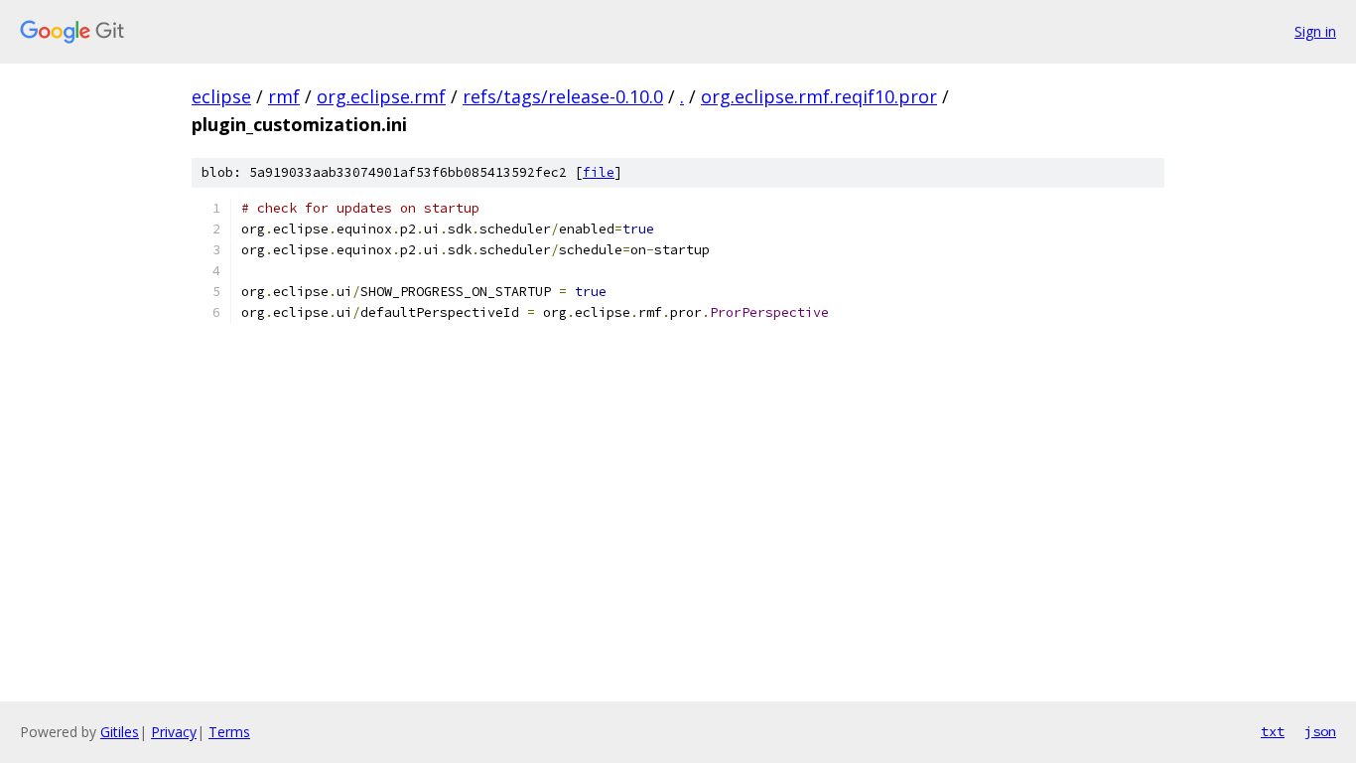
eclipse (221, 96)
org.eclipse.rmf (381, 96)
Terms (229, 731)
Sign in (1315, 31)
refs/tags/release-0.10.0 (563, 96)
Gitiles (119, 731)
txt (1273, 731)
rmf (284, 96)
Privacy (174, 731)
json (1320, 731)
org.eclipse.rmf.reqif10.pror (819, 96)
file (598, 172)
